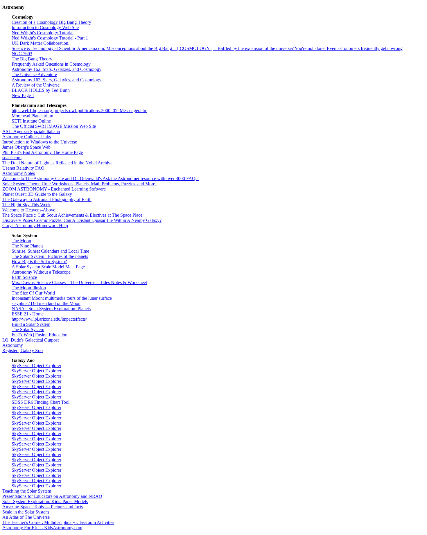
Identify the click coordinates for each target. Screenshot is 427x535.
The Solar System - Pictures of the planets (50, 256)
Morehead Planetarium (32, 115)
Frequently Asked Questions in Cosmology (51, 64)
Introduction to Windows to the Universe (39, 141)
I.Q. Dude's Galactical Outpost (30, 339)
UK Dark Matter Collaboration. (40, 43)
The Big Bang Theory (32, 58)
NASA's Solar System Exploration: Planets (51, 308)
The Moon (21, 240)
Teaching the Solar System (26, 491)
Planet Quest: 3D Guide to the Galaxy (37, 194)
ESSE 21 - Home (28, 313)
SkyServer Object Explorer (36, 365)
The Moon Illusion (29, 287)
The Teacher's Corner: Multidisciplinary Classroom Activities (58, 522)
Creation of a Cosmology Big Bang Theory (51, 22)
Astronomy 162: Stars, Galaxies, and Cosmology (56, 69)
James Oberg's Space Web (26, 147)
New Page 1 (23, 95)
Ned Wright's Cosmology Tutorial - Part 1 (50, 37)
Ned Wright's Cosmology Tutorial (42, 32)
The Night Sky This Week (26, 204)
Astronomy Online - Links (26, 136)
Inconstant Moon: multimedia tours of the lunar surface (62, 298)
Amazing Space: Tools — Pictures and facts (42, 506)
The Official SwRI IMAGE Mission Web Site (54, 126)
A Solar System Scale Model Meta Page (48, 266)
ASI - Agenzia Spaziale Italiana (31, 131)
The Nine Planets (27, 245)
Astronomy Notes (18, 173)
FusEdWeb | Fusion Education (39, 334)
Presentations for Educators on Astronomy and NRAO (52, 496)
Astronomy (12, 345)
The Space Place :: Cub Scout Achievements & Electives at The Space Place (72, 215)
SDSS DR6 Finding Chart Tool (40, 402)
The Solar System (28, 329)
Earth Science (24, 277)
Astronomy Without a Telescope (41, 272)
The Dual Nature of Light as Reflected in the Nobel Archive (57, 162)
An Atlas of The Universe (26, 517)
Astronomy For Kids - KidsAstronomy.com (42, 527)
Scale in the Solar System (25, 511)
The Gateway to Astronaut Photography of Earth (47, 199)
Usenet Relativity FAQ (23, 168)
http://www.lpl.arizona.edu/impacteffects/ (49, 319)
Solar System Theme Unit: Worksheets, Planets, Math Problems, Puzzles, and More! (79, 183)
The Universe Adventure (34, 74)
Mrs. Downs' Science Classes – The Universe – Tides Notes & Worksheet (79, 282)
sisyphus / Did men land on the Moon (46, 303)
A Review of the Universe (36, 84)
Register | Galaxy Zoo (22, 350)
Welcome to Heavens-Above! (29, 209)
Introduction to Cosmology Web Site (45, 27)
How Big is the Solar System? (39, 261)
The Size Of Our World (33, 292)
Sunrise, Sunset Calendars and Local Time (50, 251)
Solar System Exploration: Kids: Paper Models (45, 501)
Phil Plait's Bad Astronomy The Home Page (42, 152)
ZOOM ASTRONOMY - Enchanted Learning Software (54, 188)
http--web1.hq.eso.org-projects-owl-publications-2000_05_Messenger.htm (79, 110)
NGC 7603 (22, 53)
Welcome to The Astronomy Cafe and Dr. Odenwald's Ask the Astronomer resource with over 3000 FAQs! (100, 178)
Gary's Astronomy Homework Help (35, 225)
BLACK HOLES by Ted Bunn (41, 90)
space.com (11, 157)
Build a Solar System (31, 324)
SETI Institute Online (31, 121)
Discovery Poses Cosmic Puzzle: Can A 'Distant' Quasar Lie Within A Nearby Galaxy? (82, 220)
